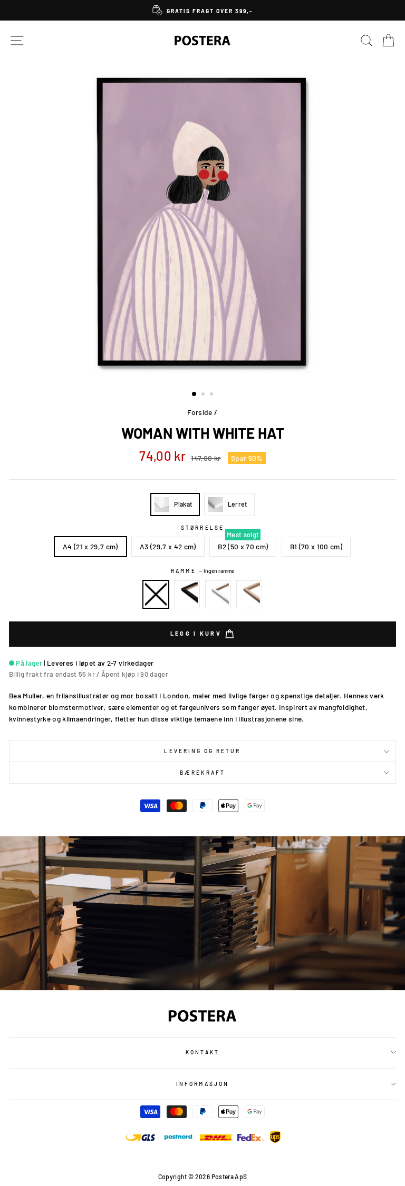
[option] (202, 10)
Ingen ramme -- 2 (156, 594)
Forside (199, 412)
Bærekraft (202, 772)
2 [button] (204, 395)
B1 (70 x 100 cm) (316, 546)
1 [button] (194, 394)
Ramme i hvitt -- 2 (218, 594)
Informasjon (202, 1084)
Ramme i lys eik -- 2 (249, 594)
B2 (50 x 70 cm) (243, 546)
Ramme (202, 571)
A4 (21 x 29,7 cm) (90, 546)
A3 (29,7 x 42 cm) (168, 546)
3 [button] (212, 395)
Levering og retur (202, 751)
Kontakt (202, 1052)
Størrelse (202, 528)
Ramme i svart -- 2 (187, 594)
